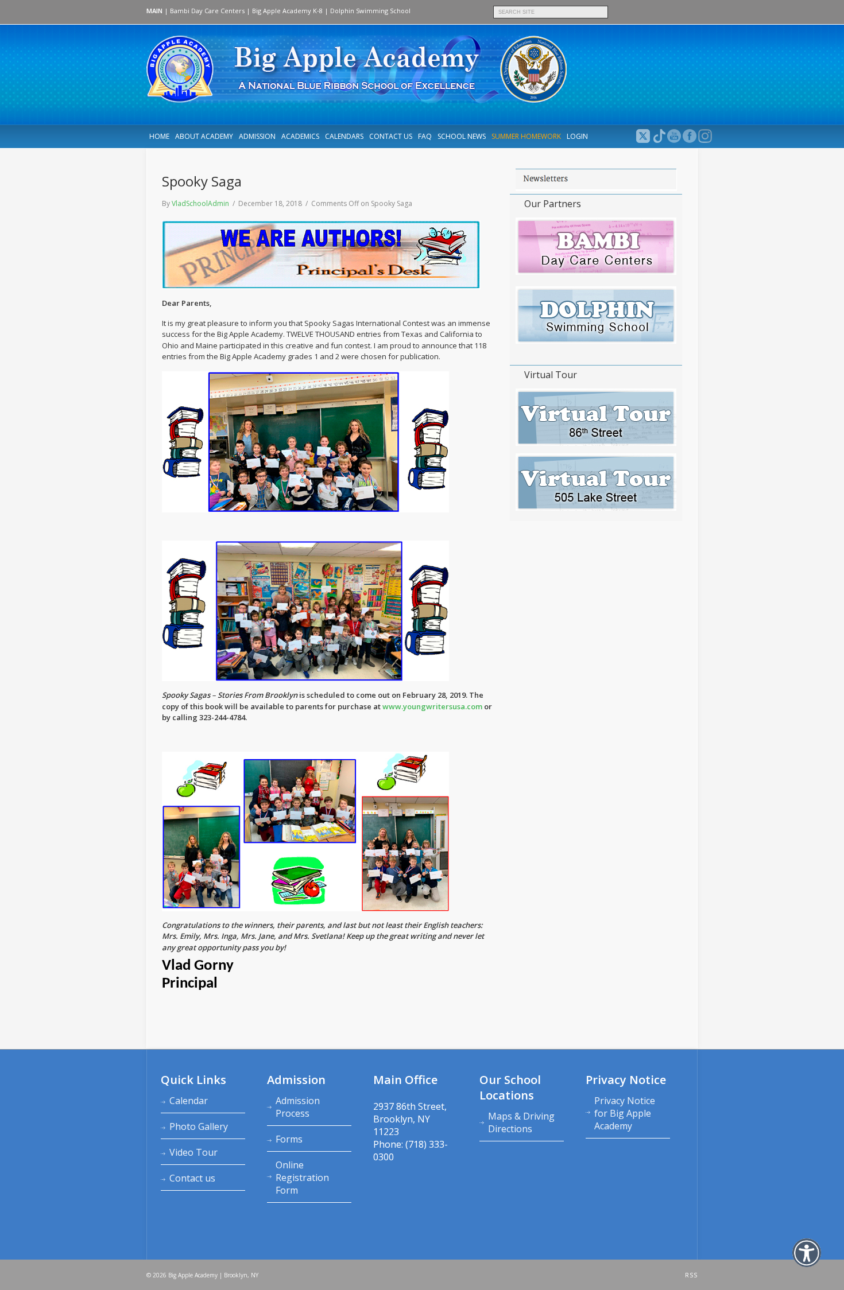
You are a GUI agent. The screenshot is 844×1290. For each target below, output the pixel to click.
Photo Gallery (198, 1126)
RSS (691, 1275)
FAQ (425, 136)
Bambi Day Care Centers (207, 10)
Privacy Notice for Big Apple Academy (624, 1113)
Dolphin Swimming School (370, 10)
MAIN (154, 10)
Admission (257, 136)
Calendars (344, 136)
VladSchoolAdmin (200, 203)
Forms (289, 1139)
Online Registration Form (302, 1177)
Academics (300, 136)
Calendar (188, 1100)
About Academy (204, 136)
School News (462, 136)
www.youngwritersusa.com (432, 706)
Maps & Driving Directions (521, 1122)
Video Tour (193, 1152)
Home (159, 136)
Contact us (390, 136)
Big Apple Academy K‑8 (287, 10)
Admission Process (298, 1107)
